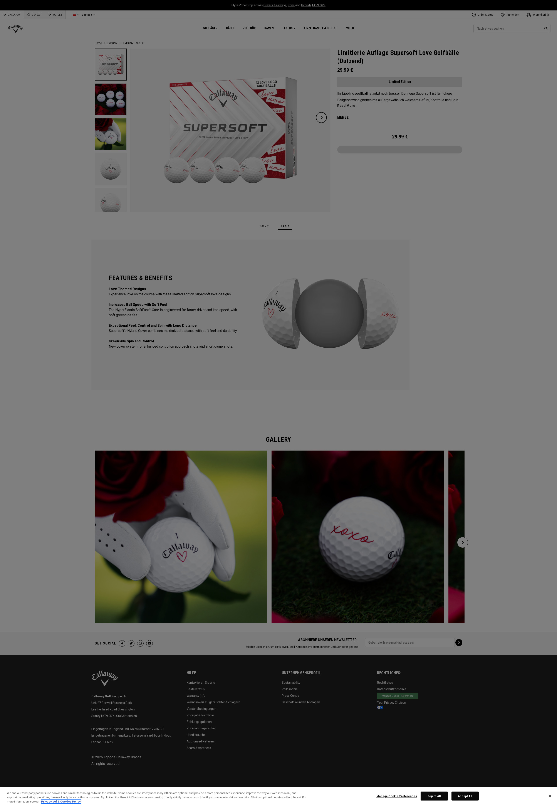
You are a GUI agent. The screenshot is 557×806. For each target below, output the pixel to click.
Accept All (465, 796)
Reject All (434, 796)
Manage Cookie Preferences (396, 796)
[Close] (550, 796)
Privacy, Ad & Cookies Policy (61, 801)
